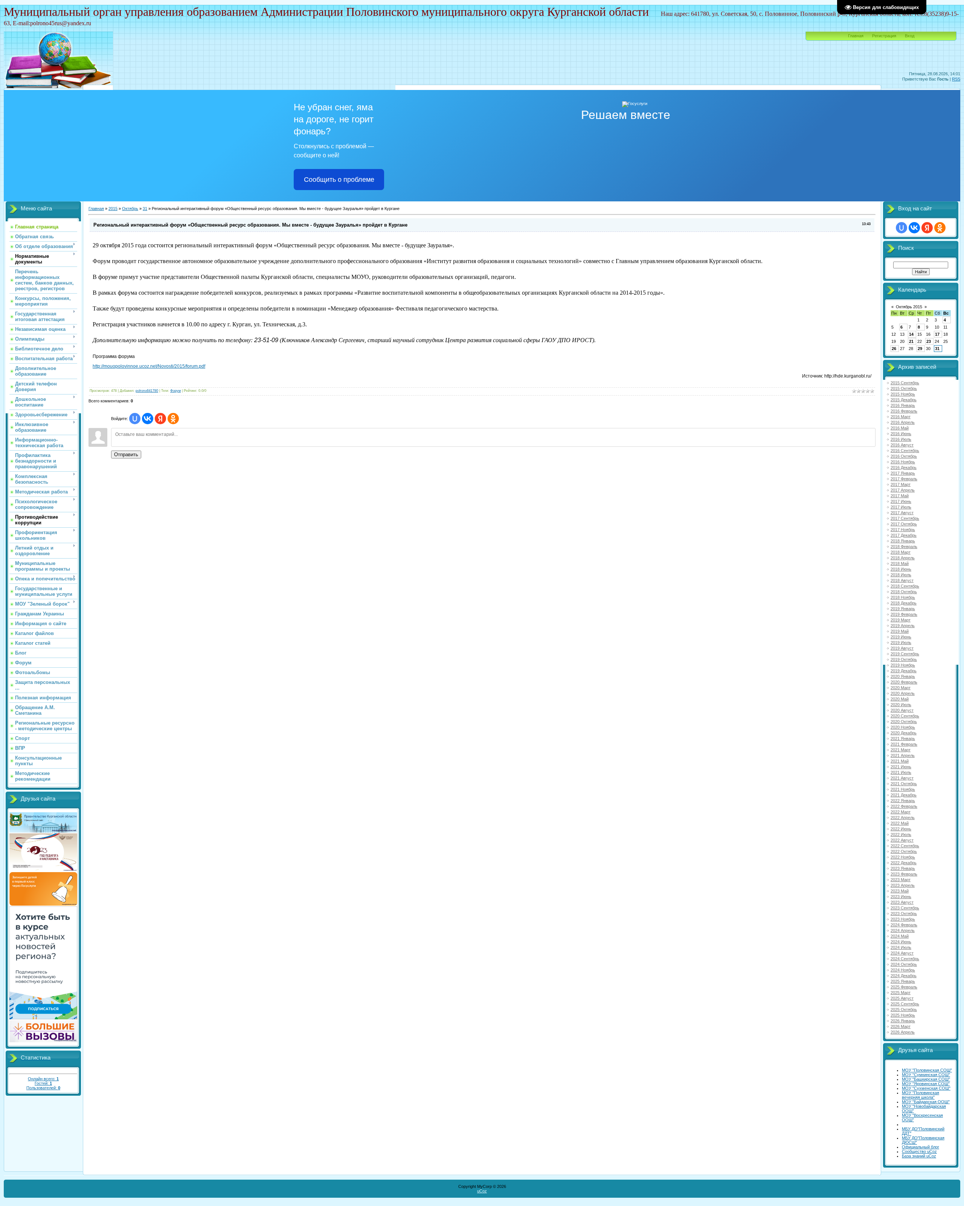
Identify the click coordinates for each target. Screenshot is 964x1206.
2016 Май (900, 428)
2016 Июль (901, 439)
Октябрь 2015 (909, 307)
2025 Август (902, 998)
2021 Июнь (901, 766)
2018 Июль (901, 575)
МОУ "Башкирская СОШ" (926, 1079)
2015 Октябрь (904, 388)
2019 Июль (901, 642)
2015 (112, 208)
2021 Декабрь (904, 795)
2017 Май (900, 495)
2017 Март (901, 484)
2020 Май (900, 699)
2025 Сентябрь (905, 1004)
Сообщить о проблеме (339, 179)
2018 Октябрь (904, 591)
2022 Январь (903, 800)
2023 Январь (903, 868)
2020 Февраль (904, 682)
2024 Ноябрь (903, 970)
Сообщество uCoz (919, 1151)
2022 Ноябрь (903, 857)
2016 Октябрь (904, 456)
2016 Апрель (903, 422)
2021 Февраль (904, 744)
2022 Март (901, 812)
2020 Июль (901, 704)
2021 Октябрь (904, 783)
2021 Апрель (903, 755)
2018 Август (902, 580)
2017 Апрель (903, 490)
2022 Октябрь (904, 851)
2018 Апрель (903, 558)
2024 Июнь (901, 942)
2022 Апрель (903, 817)
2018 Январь (903, 541)
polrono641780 (147, 391)
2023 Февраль (904, 874)
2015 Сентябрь (905, 383)
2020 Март (901, 687)
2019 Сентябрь (905, 654)
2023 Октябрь (904, 913)
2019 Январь (903, 608)
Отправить (126, 454)
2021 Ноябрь (903, 789)
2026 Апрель (903, 1032)
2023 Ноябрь (903, 919)
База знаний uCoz (919, 1156)
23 (928, 341)
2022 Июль (901, 834)
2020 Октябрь (904, 721)
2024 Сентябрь (905, 958)
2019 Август (902, 648)
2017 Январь (903, 473)
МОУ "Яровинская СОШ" (926, 1083)
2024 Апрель (903, 930)
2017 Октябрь (904, 524)
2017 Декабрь (904, 535)
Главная (855, 36)
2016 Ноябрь (903, 462)
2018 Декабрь (904, 603)
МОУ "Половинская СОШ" (927, 1070)
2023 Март (901, 879)
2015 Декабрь (904, 399)
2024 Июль (901, 947)
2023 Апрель (903, 885)
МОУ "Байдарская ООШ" (926, 1101)
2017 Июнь (901, 501)
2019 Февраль (904, 614)
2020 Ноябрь (903, 727)
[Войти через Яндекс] (160, 418)
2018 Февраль (904, 546)
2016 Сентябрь (905, 450)
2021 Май (900, 761)
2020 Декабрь (904, 733)
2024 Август (902, 953)
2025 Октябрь (904, 1009)
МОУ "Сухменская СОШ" (926, 1088)
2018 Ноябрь (903, 597)
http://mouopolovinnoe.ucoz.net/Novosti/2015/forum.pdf (149, 366)
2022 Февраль (904, 806)
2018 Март (901, 552)
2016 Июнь (901, 433)
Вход (909, 36)
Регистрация (884, 36)
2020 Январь (903, 676)
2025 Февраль (904, 987)
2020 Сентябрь (905, 716)
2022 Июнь (901, 829)
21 (911, 341)
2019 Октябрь (904, 659)
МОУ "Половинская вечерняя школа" (920, 1094)
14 (911, 334)
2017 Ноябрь (903, 529)
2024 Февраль (904, 925)
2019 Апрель (903, 625)
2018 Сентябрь (905, 586)
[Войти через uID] (134, 418)
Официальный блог (920, 1147)
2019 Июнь (901, 637)
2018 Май (900, 563)
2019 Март (901, 620)
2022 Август (902, 840)
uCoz (482, 1191)
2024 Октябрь (904, 964)
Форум (175, 391)
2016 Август (902, 445)
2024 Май (900, 936)
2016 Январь (903, 405)
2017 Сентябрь (905, 518)
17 (937, 334)
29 (920, 348)
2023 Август (902, 902)
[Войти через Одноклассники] (173, 418)
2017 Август (902, 512)
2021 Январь (903, 738)
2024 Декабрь (904, 975)
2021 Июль (901, 772)
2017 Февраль (904, 479)
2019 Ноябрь (903, 665)
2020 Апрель (903, 693)
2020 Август (902, 710)
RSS (956, 79)
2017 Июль (901, 507)
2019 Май (900, 631)
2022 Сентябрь (905, 846)
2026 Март (901, 1026)
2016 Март (901, 416)
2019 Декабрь (904, 670)
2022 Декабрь (904, 862)
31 (145, 208)
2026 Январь (903, 1021)
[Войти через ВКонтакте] (147, 418)
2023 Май (900, 891)
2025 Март (901, 992)
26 (894, 348)
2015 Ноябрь (903, 394)
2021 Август (902, 778)
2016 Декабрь (904, 467)
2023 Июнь (901, 896)
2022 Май (900, 823)
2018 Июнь (901, 569)
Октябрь (130, 208)
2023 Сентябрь (905, 908)
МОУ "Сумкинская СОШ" (926, 1074)
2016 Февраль (904, 411)
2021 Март (901, 750)
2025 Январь (903, 981)
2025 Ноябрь (903, 1015)
